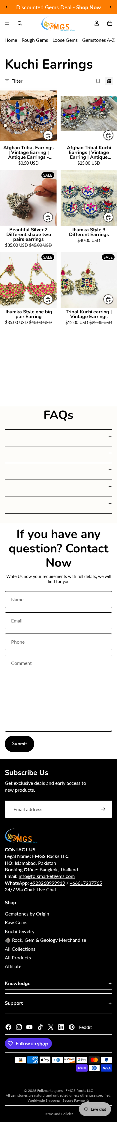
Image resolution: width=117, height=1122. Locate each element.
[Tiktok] (40, 1027)
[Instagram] (18, 1027)
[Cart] (109, 23)
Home (10, 40)
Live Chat (46, 889)
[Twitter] (50, 1027)
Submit (19, 744)
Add (113, 135)
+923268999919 (47, 883)
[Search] (19, 23)
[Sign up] (103, 809)
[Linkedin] (61, 1027)
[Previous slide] (6, 7)
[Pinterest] (71, 1027)
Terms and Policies (58, 1114)
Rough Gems (35, 40)
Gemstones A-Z (98, 40)
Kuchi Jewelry (19, 931)
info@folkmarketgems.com (47, 876)
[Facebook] (8, 1027)
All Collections (20, 949)
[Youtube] (29, 1027)
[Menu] (7, 23)
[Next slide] (110, 7)
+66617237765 (86, 883)
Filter (16, 81)
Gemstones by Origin (27, 913)
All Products (18, 957)
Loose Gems (65, 40)
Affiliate (13, 966)
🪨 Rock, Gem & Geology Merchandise (45, 940)
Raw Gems (16, 922)
